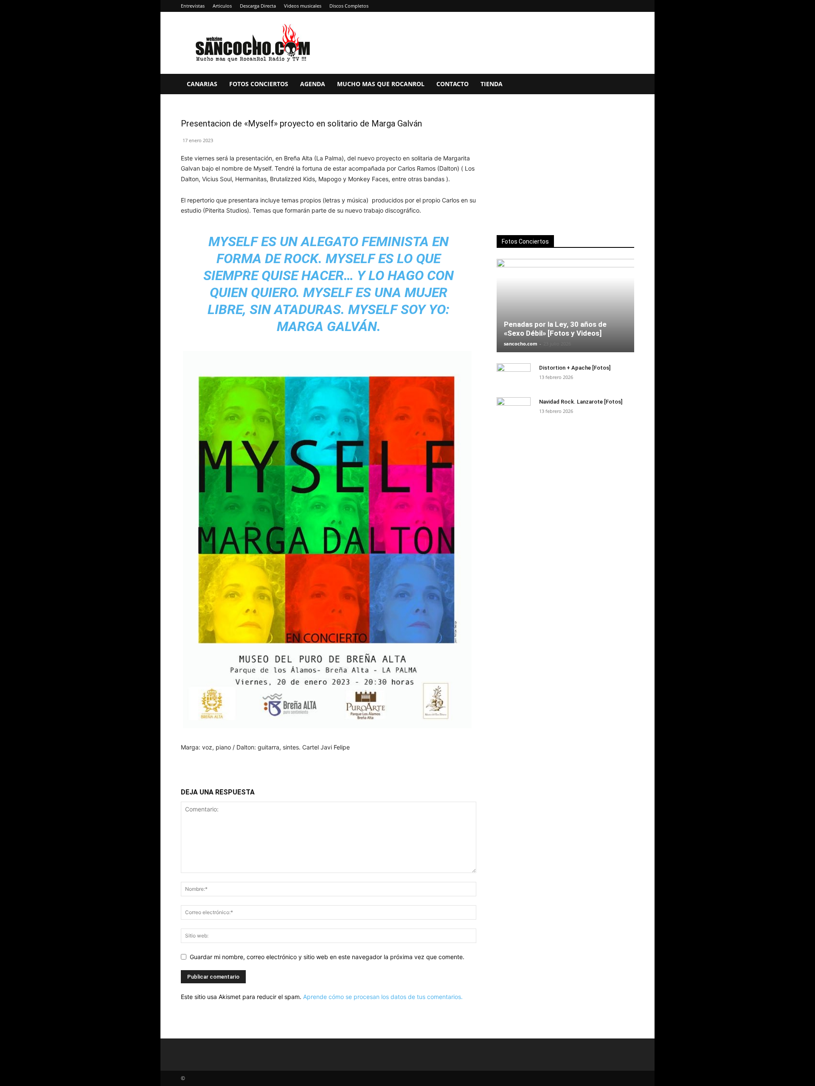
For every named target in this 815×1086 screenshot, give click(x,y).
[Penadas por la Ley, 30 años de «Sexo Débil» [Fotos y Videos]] (565, 305)
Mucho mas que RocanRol (380, 84)
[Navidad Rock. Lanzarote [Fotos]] (514, 410)
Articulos (222, 6)
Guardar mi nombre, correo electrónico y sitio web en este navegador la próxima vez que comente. (327, 956)
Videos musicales (302, 6)
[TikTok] (613, 6)
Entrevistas (193, 6)
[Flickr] (571, 6)
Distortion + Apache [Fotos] (574, 368)
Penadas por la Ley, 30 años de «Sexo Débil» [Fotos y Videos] (555, 328)
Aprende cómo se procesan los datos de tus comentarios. (383, 996)
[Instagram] (585, 6)
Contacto (452, 84)
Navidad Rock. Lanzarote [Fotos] (580, 401)
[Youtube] (627, 6)
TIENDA (492, 84)
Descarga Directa (258, 6)
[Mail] (599, 6)
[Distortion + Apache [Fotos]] (514, 376)
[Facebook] (557, 6)
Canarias (202, 84)
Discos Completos (348, 6)
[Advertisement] (565, 166)
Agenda (312, 84)
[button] (624, 85)
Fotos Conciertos (258, 84)
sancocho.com (520, 343)
